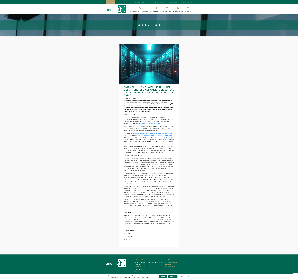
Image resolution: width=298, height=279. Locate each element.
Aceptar (163, 276)
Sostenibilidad (167, 11)
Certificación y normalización (150, 2)
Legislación (164, 2)
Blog (170, 2)
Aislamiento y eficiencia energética (140, 11)
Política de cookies (170, 266)
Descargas (176, 2)
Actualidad (188, 11)
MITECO (166, 137)
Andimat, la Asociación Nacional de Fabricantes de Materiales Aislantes (153, 133)
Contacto (184, 2)
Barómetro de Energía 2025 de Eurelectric (151, 123)
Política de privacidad (171, 262)
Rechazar (172, 276)
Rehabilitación (157, 11)
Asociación (137, 2)
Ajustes (182, 276)
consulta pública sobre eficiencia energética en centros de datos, (154, 135)
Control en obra (178, 11)
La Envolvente (110, 2)
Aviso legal (168, 264)
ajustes (147, 277)
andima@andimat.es (140, 266)
